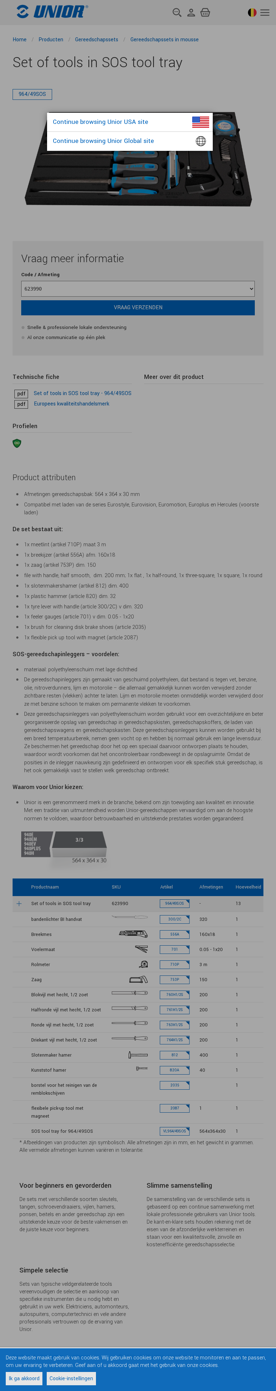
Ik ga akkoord (24, 1378)
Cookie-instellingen (71, 1378)
